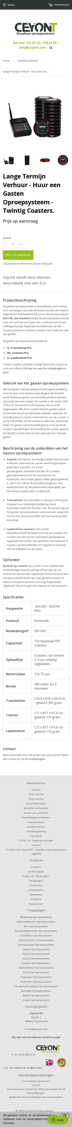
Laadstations (36, 890)
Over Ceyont (36, 794)
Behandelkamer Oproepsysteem (36, 921)
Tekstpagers (36, 880)
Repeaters (36, 894)
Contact (36, 845)
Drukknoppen (36, 871)
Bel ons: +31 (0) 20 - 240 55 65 (35, 43)
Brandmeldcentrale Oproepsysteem (36, 931)
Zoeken (36, 789)
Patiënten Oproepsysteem (36, 981)
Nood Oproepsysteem (36, 972)
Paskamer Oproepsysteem (36, 977)
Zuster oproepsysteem (36, 1000)
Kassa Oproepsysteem (36, 958)
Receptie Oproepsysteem (36, 991)
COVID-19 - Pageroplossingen (36, 840)
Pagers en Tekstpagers (36, 876)
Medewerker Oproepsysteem (36, 967)
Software (36, 899)
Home (6, 60)
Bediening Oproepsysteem (36, 917)
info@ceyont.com (32, 47)
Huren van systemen (36, 813)
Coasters (36, 867)
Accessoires (36, 904)
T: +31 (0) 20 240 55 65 (23, 1054)
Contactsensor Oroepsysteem (36, 940)
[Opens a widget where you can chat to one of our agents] (57, 1120)
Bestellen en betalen (36, 808)
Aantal (7, 238)
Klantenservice (36, 826)
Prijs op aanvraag (18, 255)
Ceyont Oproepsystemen (39, 1110)
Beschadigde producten (36, 817)
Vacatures (36, 836)
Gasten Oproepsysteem (36, 949)
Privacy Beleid (36, 822)
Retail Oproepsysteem (36, 995)
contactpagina (36, 759)
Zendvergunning (36, 831)
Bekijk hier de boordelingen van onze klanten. (36, 1097)
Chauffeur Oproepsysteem (36, 935)
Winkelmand (61, 4)
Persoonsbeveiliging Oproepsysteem (36, 986)
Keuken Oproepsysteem (36, 963)
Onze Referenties (36, 803)
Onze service (36, 799)
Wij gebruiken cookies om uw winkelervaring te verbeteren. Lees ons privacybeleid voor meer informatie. (29, 1119)
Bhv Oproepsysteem (36, 926)
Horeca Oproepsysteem (36, 954)
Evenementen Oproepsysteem (36, 944)
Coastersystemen (27, 60)
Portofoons (36, 885)
